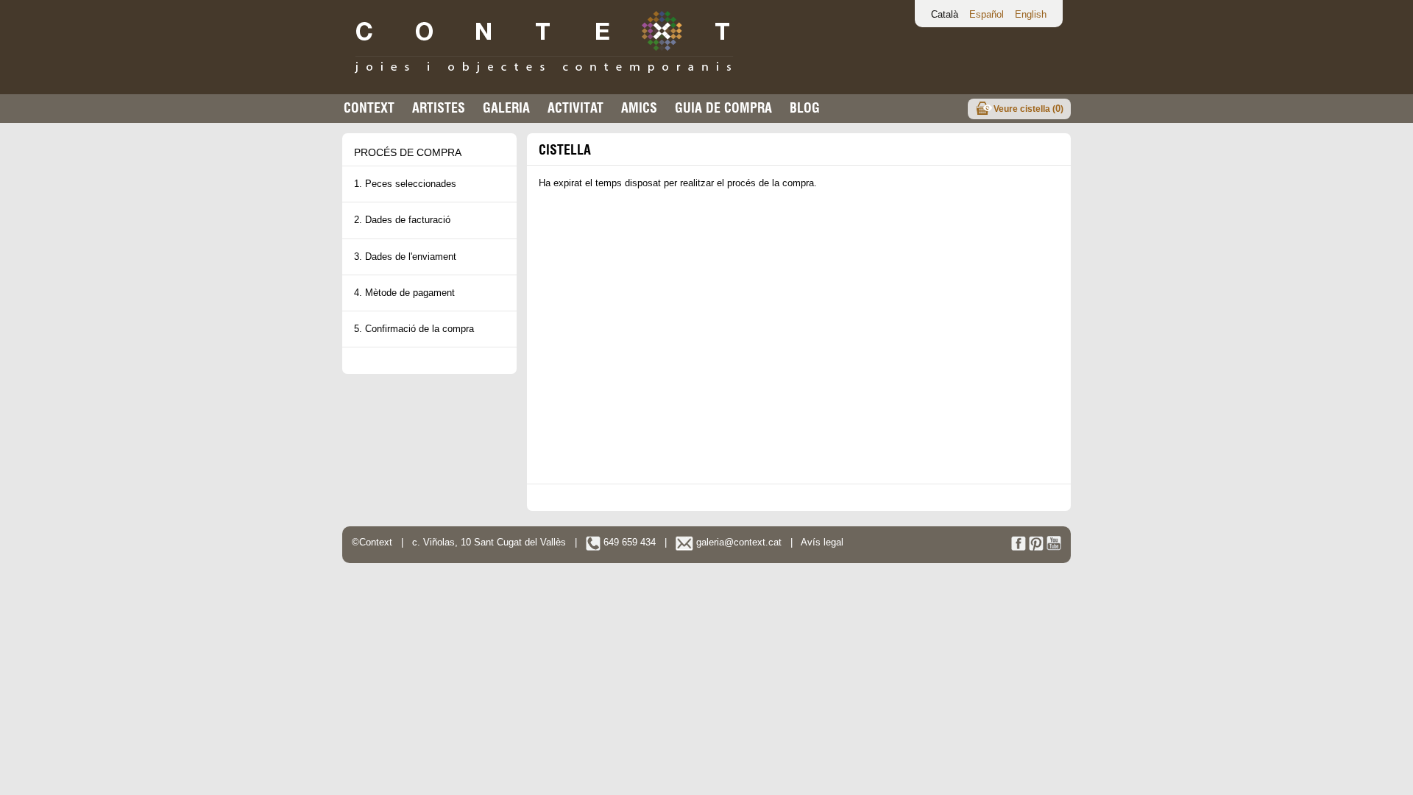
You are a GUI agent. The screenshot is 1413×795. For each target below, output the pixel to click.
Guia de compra (723, 108)
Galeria (506, 108)
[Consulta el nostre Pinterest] (1036, 547)
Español (986, 14)
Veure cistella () (1028, 108)
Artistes (438, 108)
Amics (639, 108)
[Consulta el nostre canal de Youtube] (1054, 547)
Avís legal (822, 542)
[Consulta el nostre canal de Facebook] (1018, 547)
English (1031, 14)
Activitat (575, 108)
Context (369, 108)
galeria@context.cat (737, 542)
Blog (805, 108)
